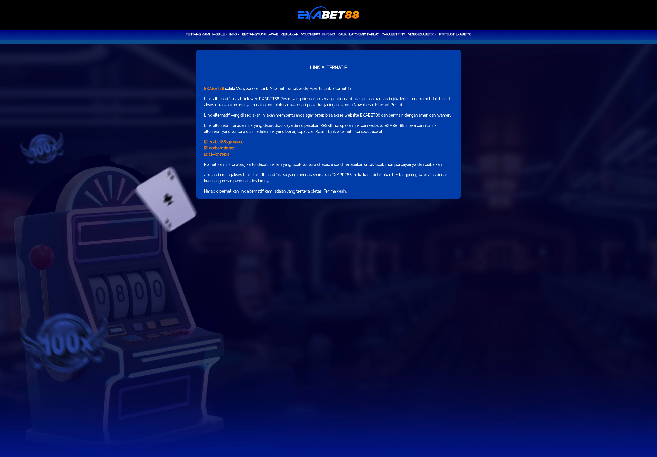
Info (233, 34)
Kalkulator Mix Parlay (358, 34)
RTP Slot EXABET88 (455, 34)
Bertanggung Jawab (260, 34)
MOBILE (218, 34)
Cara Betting (393, 34)
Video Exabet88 (421, 34)
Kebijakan (289, 34)
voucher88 (310, 34)
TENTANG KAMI (198, 34)
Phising (328, 34)
